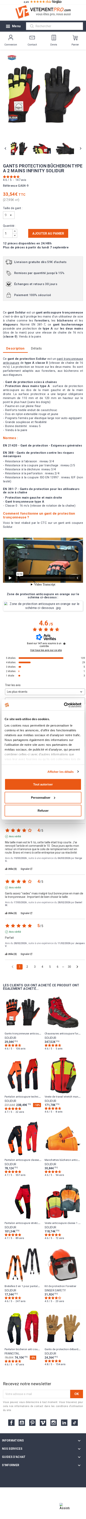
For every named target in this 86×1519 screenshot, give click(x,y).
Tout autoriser (43, 784)
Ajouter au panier (48, 233)
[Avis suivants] (77, 967)
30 (69, 966)
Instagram (54, 1423)
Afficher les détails (60, 771)
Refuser (43, 810)
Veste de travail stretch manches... (65, 1096)
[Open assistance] (65, 1508)
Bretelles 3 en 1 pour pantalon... (24, 1286)
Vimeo (43, 1423)
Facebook (11, 1423)
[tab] (36, 348)
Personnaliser (40, 797)
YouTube (22, 1423)
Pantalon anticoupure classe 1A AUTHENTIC (31, 1159)
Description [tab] (15, 348)
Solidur (10, 1037)
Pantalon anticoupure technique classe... (29, 1096)
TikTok (75, 1423)
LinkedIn (64, 1423)
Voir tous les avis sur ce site (46, 650)
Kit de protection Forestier (60, 1286)
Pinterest (32, 1423)
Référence (10, 185)
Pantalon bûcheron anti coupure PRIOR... (29, 1349)
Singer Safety (55, 1290)
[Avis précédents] (12, 966)
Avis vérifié (15, 836)
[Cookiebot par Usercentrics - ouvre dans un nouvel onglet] (63, 705)
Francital (12, 1353)
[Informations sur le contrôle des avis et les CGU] (64, 643)
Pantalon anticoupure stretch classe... (27, 1223)
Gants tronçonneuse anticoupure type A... (30, 1033)
